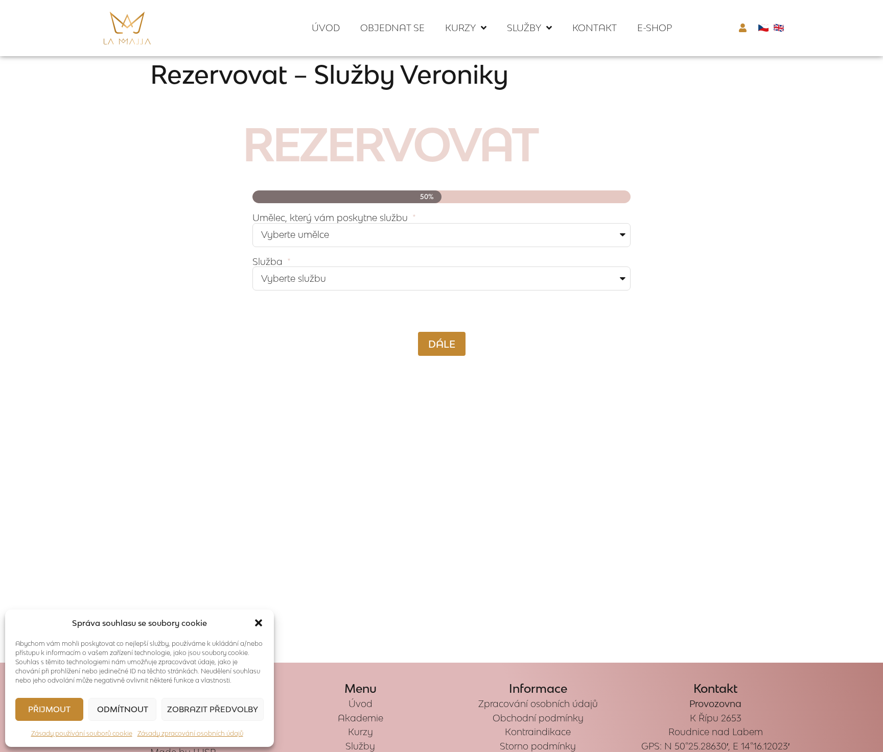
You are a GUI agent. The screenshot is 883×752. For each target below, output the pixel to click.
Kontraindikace (538, 731)
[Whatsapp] (17, 398)
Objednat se (392, 27)
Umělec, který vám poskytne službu (331, 218)
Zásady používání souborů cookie (81, 733)
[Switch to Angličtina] (778, 27)
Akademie (360, 718)
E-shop (654, 27)
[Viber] (17, 420)
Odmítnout (122, 709)
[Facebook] (17, 354)
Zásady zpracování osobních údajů (190, 733)
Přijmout (49, 709)
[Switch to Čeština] (763, 27)
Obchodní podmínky (538, 718)
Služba (268, 262)
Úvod (326, 27)
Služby (524, 27)
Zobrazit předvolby (212, 709)
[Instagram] (17, 332)
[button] (258, 623)
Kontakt (594, 27)
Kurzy (460, 27)
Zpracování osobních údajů (538, 703)
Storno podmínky (538, 746)
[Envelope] (17, 376)
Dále (441, 344)
